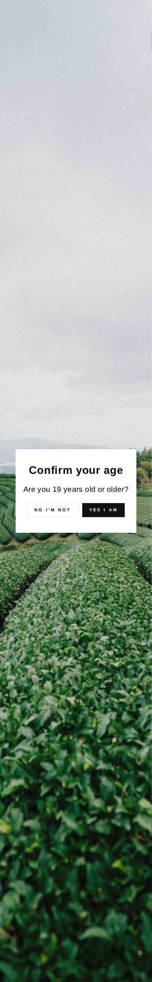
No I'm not (52, 509)
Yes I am (103, 509)
